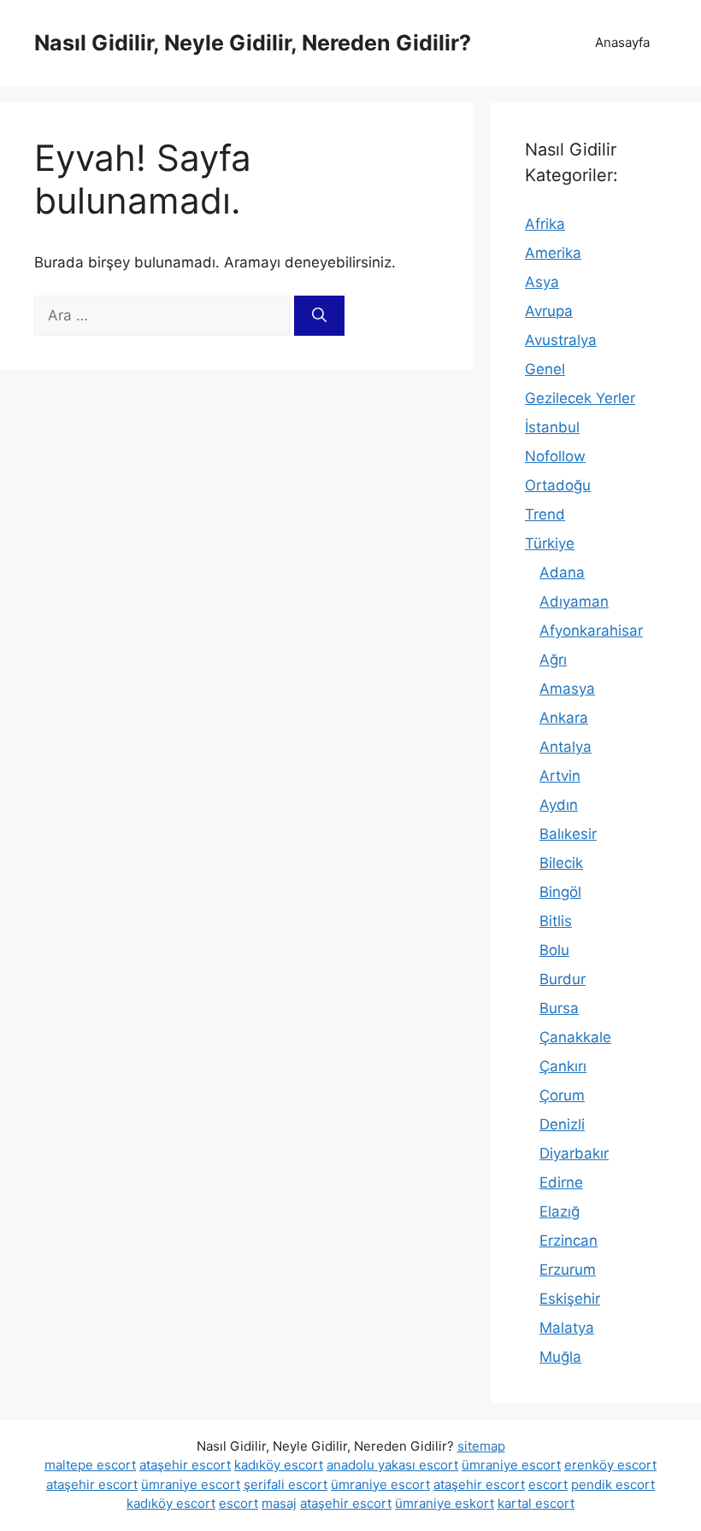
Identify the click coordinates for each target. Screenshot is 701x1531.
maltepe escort (90, 1465)
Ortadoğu (558, 485)
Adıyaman (574, 601)
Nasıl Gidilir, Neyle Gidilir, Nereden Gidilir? (252, 43)
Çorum (562, 1095)
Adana (562, 572)
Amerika (553, 252)
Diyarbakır (574, 1153)
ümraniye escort (511, 1465)
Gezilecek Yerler (580, 398)
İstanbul (552, 427)
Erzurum (567, 1269)
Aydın (558, 804)
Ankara (563, 717)
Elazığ (559, 1211)
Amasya (567, 688)
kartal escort (536, 1503)
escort (548, 1484)
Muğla (560, 1356)
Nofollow (555, 456)
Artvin (559, 775)
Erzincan (568, 1240)
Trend (545, 514)
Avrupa (549, 311)
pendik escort (613, 1484)
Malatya (566, 1327)
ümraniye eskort (444, 1503)
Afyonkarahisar (591, 630)
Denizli (562, 1124)
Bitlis (555, 921)
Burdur (562, 979)
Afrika (545, 223)
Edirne (561, 1182)
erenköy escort (610, 1465)
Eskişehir (569, 1298)
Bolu (554, 950)
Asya (542, 281)
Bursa (559, 1008)
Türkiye (549, 543)
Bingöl (560, 891)
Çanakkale (575, 1037)
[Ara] (319, 316)
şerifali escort (285, 1484)
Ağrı (553, 659)
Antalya (565, 746)
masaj (279, 1503)
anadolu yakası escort (392, 1465)
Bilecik (561, 862)
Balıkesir (568, 833)
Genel (545, 369)
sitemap (481, 1446)
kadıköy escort (278, 1465)
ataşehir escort (185, 1465)
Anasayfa (622, 42)
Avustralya (561, 340)
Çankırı (562, 1066)
